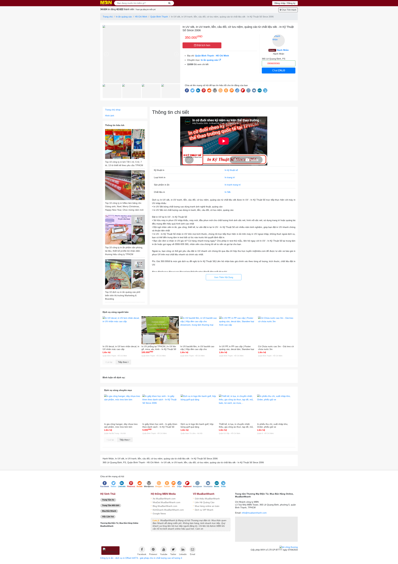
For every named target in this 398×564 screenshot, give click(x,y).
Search (169, 3)
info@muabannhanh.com (254, 512)
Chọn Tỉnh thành (288, 10)
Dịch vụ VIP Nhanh (203, 509)
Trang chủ (108, 16)
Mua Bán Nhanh (109, 511)
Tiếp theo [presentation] (123, 362)
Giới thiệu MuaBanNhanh (206, 498)
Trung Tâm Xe (108, 500)
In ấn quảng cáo (124, 16)
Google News (158, 513)
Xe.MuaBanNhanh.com (163, 498)
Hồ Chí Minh (141, 16)
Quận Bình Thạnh (159, 16)
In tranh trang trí (233, 184)
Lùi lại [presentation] (109, 362)
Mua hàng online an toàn (206, 505)
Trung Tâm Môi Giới (110, 505)
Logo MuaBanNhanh (106, 3)
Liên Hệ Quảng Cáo (203, 502)
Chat (278, 70)
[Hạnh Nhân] (278, 40)
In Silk (228, 192)
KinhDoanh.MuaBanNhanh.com (167, 509)
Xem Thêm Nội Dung (223, 277)
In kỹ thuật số (231, 170)
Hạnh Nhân (279, 50)
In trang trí (230, 177)
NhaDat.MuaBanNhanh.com (165, 502)
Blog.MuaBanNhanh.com (164, 505)
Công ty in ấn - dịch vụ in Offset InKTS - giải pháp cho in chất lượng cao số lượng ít (141, 558)
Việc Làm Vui (108, 517)
